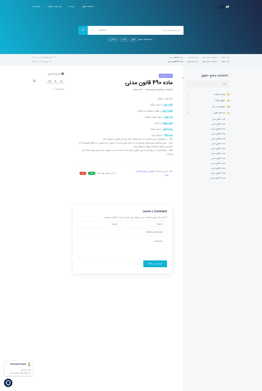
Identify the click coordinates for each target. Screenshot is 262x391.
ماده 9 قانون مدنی (218, 158)
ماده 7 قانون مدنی (218, 148)
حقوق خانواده (220, 100)
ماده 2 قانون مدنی (218, 124)
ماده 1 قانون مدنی (218, 119)
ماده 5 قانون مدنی (218, 138)
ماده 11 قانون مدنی (218, 168)
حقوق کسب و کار (218, 106)
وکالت (124, 39)
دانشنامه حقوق (88, 6)
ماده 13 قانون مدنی (217, 178)
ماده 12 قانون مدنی (218, 173)
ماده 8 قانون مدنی (218, 153)
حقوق (133, 39)
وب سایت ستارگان (54, 6)
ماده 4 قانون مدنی (218, 134)
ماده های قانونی (219, 112)
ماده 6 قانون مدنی (218, 143)
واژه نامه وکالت (219, 94)
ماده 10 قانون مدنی (218, 163)
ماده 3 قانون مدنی (218, 129)
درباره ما (72, 6)
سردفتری (113, 39)
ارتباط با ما (36, 6)
